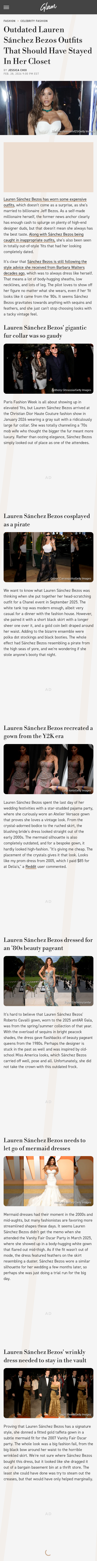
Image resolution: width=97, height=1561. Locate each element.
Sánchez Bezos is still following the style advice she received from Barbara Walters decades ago (45, 267)
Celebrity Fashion (34, 21)
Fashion (10, 21)
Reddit (30, 866)
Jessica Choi (17, 70)
